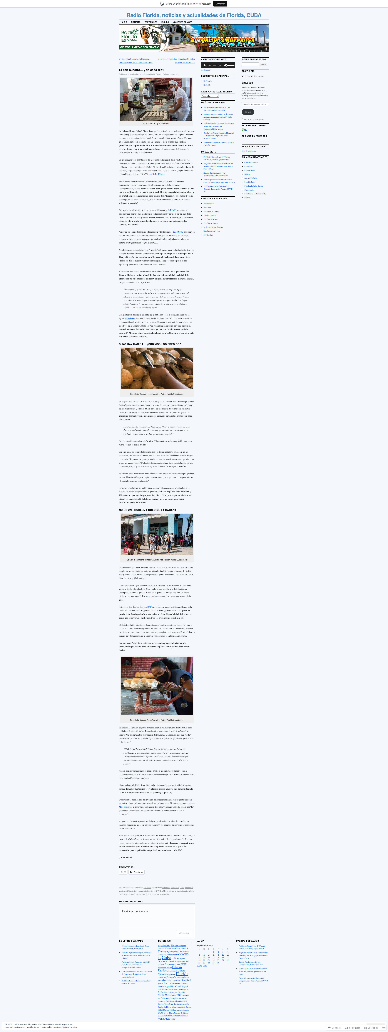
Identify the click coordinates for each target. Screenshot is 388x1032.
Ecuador (170, 964)
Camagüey (164, 951)
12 (199, 957)
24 (223, 960)
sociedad (165, 1015)
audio (168, 945)
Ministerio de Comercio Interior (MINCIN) (144, 890)
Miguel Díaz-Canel (172, 986)
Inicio (124, 22)
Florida (182, 973)
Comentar (184, 933)
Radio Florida (156, 74)
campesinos (174, 951)
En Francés (208, 81)
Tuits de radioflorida (249, 151)
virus (173, 1018)
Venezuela (164, 1018)
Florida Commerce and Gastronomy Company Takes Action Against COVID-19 (218, 189)
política (175, 998)
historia (160, 980)
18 (228, 957)
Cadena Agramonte (251, 162)
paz (159, 998)
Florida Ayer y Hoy (211, 219)
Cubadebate (248, 166)
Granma (247, 174)
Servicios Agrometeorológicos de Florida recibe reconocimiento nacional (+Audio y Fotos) (218, 117)
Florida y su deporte (211, 223)
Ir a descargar (206, 70)
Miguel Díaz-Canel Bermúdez (173, 988)
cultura (175, 958)
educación (177, 964)
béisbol (184, 948)
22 (213, 960)
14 (209, 957)
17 (223, 957)
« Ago (199, 965)
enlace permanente (161, 894)
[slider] (230, 65)
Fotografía (171, 977)
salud (161, 1009)
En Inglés (207, 85)
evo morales (171, 971)
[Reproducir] (204, 65)
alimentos (166, 887)
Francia (179, 977)
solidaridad (174, 1015)
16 (218, 957)
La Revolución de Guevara (213, 227)
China (181, 951)
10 (223, 954)
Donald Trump (174, 961)
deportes (162, 961)
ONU (179, 994)
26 (199, 962)
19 (199, 960)
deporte (182, 958)
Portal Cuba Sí (249, 182)
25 (228, 960)
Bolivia (171, 948)
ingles (165, 22)
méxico (177, 992)
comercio (175, 887)
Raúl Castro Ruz (170, 1004)
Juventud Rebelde (250, 178)
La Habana (170, 983)
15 (213, 957)
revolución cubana (177, 1007)
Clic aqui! (247, 112)
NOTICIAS (135, 22)
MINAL (171, 210)
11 (228, 954)
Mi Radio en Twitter (253, 146)
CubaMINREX (250, 170)
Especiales (151, 22)
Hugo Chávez (177, 980)
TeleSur (247, 197)
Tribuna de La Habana (154, 174)
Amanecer (207, 207)
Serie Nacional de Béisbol (179, 1013)
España (169, 967)
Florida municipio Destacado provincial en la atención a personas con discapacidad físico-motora (219, 126)
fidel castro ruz (170, 974)
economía (189, 887)
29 (213, 962)
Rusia (188, 1006)
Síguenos (247, 82)
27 (204, 962)
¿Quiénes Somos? (182, 22)
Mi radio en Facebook (254, 136)
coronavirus (172, 954)
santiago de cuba (183, 1010)
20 (204, 960)
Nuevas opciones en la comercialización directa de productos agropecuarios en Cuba (253, 971)
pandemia (185, 995)
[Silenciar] (225, 65)
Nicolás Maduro (165, 995)
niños (174, 995)
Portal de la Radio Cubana (253, 186)
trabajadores (183, 1016)
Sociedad (147, 887)
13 (204, 957)
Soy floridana (208, 235)
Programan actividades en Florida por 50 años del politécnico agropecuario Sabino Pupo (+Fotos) (218, 166)
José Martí (186, 980)
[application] (218, 65)
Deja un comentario (171, 74)
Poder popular (167, 998)
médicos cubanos (168, 992)
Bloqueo (175, 945)
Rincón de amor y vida (212, 231)
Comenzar (220, 4)
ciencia (186, 951)
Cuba (182, 887)
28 (209, 962)
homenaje (167, 980)
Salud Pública (170, 1009)
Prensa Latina (249, 190)
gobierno (122, 890)
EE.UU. (184, 964)
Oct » (205, 965)
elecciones (162, 967)
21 (209, 960)
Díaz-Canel (184, 961)
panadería (131, 894)
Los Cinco (180, 983)
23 (218, 960)
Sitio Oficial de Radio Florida (255, 193)
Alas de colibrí (209, 203)
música (182, 992)
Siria (159, 1016)
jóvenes (160, 983)
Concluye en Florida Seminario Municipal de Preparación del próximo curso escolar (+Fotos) (219, 136)
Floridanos (162, 977)
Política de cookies (70, 1027)
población (140, 894)
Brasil (178, 948)
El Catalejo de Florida (211, 211)
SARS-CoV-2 (164, 1012)
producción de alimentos (173, 1001)
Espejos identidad (210, 215)
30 (218, 962)
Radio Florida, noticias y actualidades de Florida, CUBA (194, 15)
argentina (162, 945)
